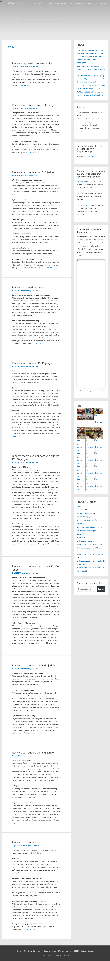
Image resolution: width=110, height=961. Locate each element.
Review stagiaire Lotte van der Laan (33, 63)
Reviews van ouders (24, 842)
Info (40, 3)
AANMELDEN (88, 3)
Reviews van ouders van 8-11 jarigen (34, 105)
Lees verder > (25, 85)
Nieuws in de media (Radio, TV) (88, 527)
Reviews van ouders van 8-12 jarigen (34, 665)
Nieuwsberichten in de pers (87, 531)
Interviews (80, 510)
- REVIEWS (81, 181)
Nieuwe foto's (82, 517)
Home (34, 3)
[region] (55, 17)
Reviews (80, 537)
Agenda (56, 3)
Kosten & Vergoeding (75, 3)
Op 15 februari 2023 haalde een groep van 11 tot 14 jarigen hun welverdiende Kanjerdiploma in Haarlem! (90, 79)
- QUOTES (80, 193)
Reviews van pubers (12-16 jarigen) (33, 363)
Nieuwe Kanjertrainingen (86, 520)
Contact (103, 3)
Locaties (63, 3)
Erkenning (101, 391)
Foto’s (96, 3)
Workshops (81, 571)
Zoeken (101, 589)
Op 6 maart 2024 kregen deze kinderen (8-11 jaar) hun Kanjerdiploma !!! (91, 69)
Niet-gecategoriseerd (84, 513)
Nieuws (79, 524)
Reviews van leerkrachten (27, 287)
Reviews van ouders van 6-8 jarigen (33, 172)
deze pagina (91, 156)
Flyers (79, 506)
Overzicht (49, 3)
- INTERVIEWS (82, 205)
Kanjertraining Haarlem (12, 3)
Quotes (79, 534)
